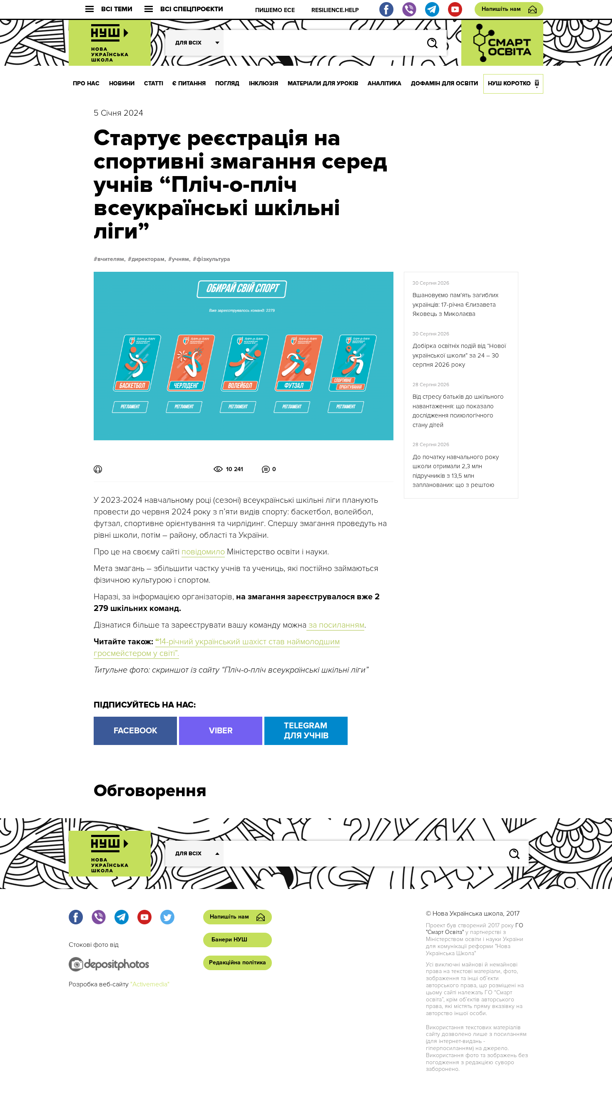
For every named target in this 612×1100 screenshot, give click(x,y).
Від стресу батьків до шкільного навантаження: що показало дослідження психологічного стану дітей (458, 411)
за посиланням (335, 625)
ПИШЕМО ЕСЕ (275, 10)
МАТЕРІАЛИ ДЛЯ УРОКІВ (323, 83)
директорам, (149, 259)
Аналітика (384, 83)
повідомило (203, 552)
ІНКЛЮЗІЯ (263, 83)
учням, (181, 259)
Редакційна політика (237, 962)
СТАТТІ (153, 83)
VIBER (221, 731)
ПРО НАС (86, 83)
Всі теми (116, 9)
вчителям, (111, 259)
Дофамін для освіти (444, 83)
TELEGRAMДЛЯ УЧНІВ (306, 731)
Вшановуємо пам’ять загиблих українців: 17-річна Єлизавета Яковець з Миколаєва (455, 304)
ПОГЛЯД (227, 83)
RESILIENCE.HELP (335, 10)
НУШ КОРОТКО (509, 83)
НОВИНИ (121, 83)
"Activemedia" (149, 984)
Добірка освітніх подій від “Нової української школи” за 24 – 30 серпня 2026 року (459, 355)
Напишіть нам (501, 8)
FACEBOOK (135, 731)
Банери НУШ (229, 939)
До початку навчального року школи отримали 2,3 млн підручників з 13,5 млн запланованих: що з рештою (456, 471)
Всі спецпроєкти (191, 9)
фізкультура (213, 259)
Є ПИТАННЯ (189, 83)
